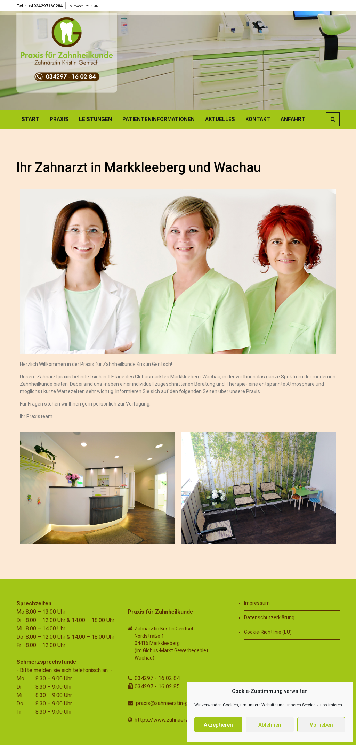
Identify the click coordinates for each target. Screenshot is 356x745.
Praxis (59, 119)
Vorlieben (321, 725)
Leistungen (95, 119)
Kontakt (257, 119)
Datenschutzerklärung (269, 617)
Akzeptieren (218, 725)
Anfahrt (293, 119)
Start (30, 119)
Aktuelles (220, 119)
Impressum (257, 603)
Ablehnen (269, 725)
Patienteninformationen (158, 119)
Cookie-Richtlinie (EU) (268, 632)
